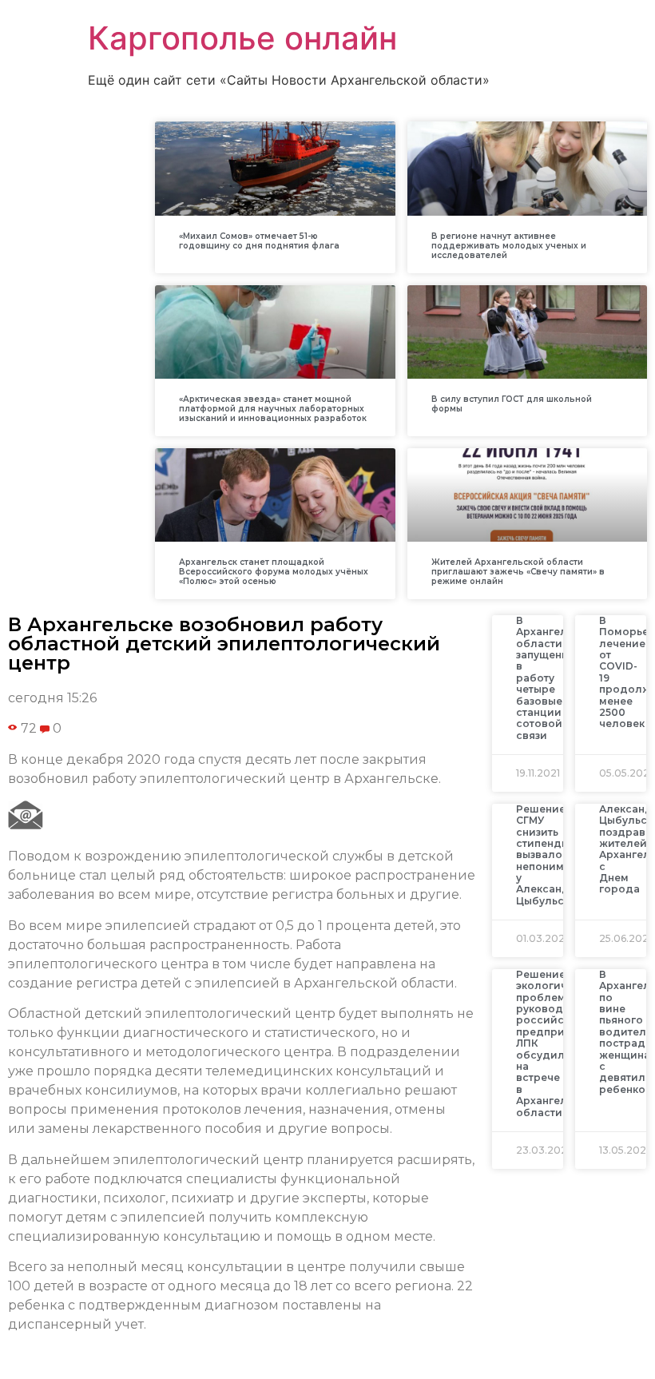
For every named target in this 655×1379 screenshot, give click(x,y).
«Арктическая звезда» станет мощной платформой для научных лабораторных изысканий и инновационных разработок (273, 408)
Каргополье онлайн (242, 38)
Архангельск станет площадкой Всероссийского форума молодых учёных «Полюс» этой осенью (273, 571)
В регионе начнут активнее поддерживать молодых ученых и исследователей (508, 245)
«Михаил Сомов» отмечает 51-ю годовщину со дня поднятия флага (259, 241)
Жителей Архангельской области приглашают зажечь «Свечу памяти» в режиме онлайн (518, 571)
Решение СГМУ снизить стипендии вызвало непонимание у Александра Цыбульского (553, 855)
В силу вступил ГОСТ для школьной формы (511, 404)
